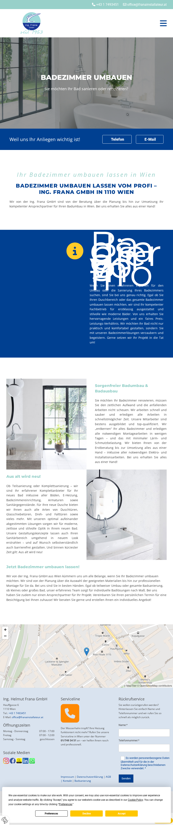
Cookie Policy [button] (135, 799)
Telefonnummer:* (129, 740)
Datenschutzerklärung (90, 777)
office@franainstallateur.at (27, 717)
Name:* (123, 725)
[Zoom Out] (5, 636)
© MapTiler (130, 685)
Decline (86, 813)
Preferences (51, 813)
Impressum (67, 777)
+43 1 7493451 (107, 5)
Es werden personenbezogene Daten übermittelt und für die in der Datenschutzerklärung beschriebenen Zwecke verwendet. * (145, 763)
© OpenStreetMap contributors (154, 685)
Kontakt (67, 781)
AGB (108, 777)
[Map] (86, 656)
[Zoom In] (5, 629)
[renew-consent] (4, 820)
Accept (122, 813)
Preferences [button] (65, 804)
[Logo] (38, 23)
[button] (114, 23)
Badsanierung (82, 781)
